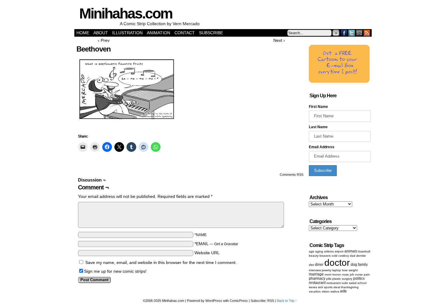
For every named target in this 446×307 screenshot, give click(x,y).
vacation (315, 291)
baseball (364, 251)
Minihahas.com (125, 13)
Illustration (127, 32)
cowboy (343, 255)
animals (350, 251)
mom (328, 274)
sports (328, 287)
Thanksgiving (350, 287)
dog (354, 264)
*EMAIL (216, 243)
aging (319, 251)
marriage (316, 274)
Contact (184, 32)
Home (82, 32)
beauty (314, 255)
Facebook (344, 33)
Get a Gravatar (226, 244)
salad (352, 283)
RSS (367, 33)
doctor (337, 263)
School (362, 283)
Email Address (321, 147)
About (100, 32)
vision (325, 291)
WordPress (213, 300)
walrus (334, 291)
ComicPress (239, 300)
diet (311, 264)
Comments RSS (291, 174)
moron (336, 274)
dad (352, 255)
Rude (345, 283)
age (311, 251)
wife (343, 291)
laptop (336, 270)
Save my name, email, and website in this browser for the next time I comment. (161, 262)
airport (339, 251)
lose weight (350, 270)
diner (319, 264)
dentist (361, 255)
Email (359, 33)
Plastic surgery (342, 278)
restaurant (317, 283)
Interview (315, 270)
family (363, 264)
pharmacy (317, 278)
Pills (328, 278)
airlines (329, 251)
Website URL (207, 252)
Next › (279, 40)
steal (336, 287)
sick (320, 287)
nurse (359, 274)
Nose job (348, 274)
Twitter (352, 33)
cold (334, 255)
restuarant (333, 283)
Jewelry (326, 270)
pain (367, 274)
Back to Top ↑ (287, 300)
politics (359, 278)
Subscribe (211, 32)
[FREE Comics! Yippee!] (339, 81)
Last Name (318, 127)
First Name (318, 107)
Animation (158, 32)
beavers (325, 255)
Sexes (313, 287)
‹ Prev (104, 40)
